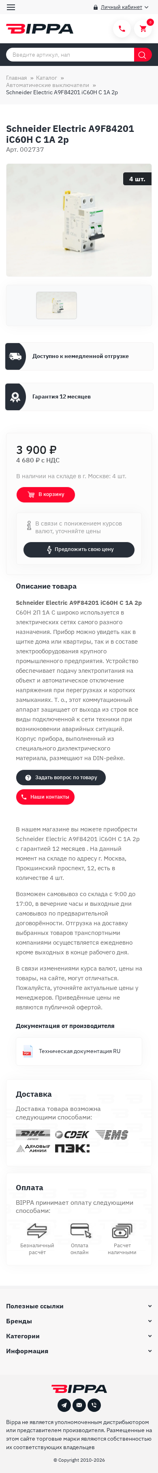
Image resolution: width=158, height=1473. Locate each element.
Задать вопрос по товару (66, 777)
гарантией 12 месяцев (54, 848)
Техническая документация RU (79, 1051)
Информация (27, 1351)
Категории (23, 1336)
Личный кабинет (121, 7)
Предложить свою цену (84, 549)
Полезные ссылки (35, 1306)
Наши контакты (49, 796)
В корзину (51, 494)
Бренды (19, 1321)
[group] (79, 220)
